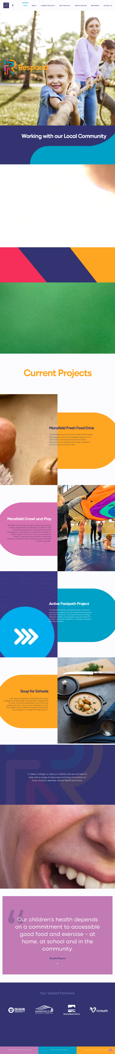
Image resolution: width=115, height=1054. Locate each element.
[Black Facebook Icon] (13, 5)
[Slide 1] (57, 963)
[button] (48, 4)
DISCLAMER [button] (104, 1050)
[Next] (109, 937)
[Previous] (6, 937)
